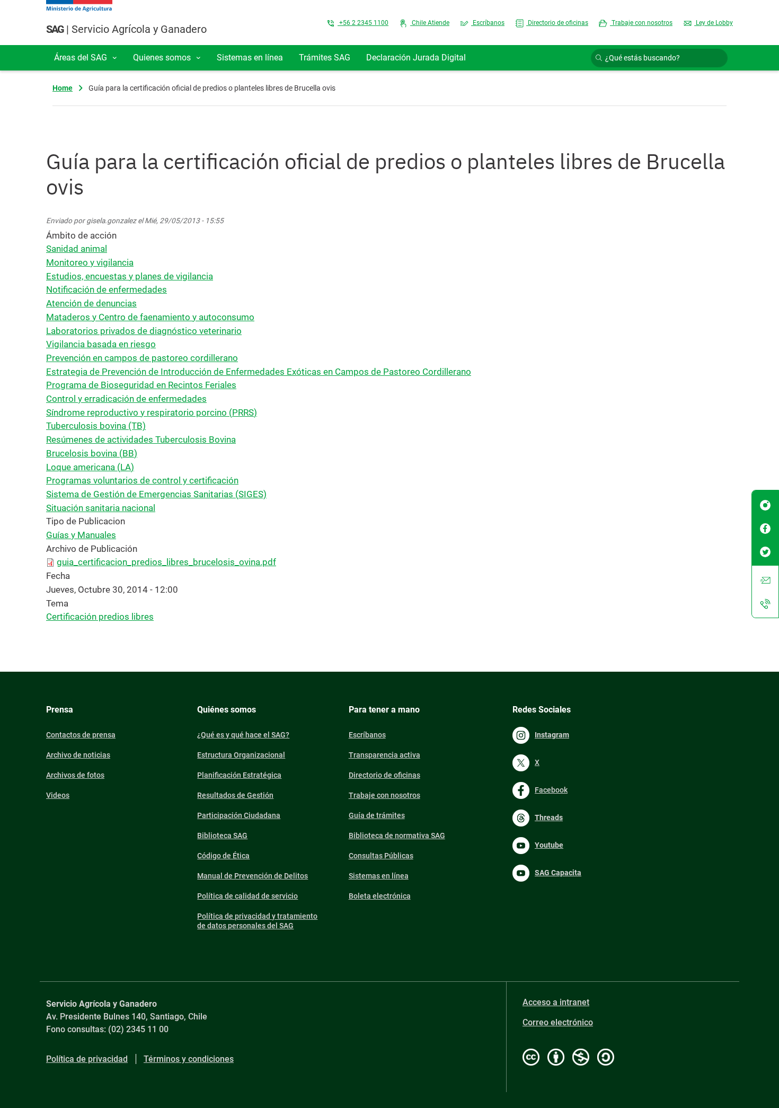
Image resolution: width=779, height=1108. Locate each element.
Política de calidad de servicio (247, 896)
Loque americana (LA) (90, 467)
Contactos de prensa (81, 735)
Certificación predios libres (100, 616)
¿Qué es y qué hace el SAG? (243, 735)
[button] (85, 58)
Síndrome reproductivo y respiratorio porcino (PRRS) (151, 412)
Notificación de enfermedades (106, 289)
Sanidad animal (76, 248)
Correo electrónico (558, 1022)
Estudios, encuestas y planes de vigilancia (129, 276)
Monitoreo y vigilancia (90, 262)
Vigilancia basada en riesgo (101, 344)
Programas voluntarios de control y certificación (142, 480)
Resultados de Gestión (235, 795)
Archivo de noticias (78, 755)
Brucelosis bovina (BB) (91, 453)
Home (62, 88)
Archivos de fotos (75, 775)
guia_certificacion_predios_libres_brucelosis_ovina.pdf (166, 562)
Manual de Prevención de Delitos (252, 876)
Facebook (551, 790)
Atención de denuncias (91, 303)
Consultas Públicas (381, 855)
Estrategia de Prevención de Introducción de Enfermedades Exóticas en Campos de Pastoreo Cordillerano (258, 371)
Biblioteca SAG (222, 835)
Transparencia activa (384, 755)
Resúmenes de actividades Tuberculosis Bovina (141, 439)
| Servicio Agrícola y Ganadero (126, 29)
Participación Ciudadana (238, 815)
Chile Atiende (429, 23)
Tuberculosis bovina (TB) (96, 425)
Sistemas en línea (379, 876)
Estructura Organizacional (241, 755)
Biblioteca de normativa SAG (397, 835)
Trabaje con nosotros (641, 23)
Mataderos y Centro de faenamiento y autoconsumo (150, 317)
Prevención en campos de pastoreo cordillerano (142, 358)
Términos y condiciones (189, 1059)
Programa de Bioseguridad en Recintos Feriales (141, 385)
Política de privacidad (87, 1059)
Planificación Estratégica (239, 775)
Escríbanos (487, 23)
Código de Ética (223, 855)
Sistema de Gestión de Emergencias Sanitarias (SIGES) (156, 494)
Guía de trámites (377, 815)
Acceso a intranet (556, 1002)
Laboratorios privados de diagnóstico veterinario (144, 331)
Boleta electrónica (380, 896)
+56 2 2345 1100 (363, 23)
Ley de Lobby (713, 23)
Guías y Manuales (81, 535)
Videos (57, 795)
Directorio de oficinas (557, 23)
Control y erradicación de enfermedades (126, 398)
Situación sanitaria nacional (100, 508)
